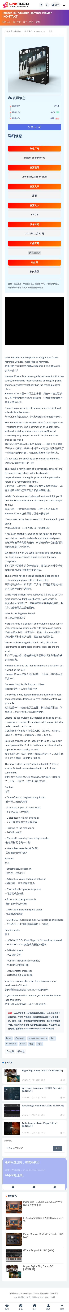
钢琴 (40, 1044)
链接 (22, 1051)
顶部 (62, 1309)
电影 (31, 1044)
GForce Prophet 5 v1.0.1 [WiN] (38, 1250)
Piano (22, 1044)
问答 (34, 1309)
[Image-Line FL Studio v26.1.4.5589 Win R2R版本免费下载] (14, 1207)
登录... (9, 1148)
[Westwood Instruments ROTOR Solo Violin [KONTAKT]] (12, 1093)
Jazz (53, 1038)
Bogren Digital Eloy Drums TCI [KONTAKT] (42, 1071)
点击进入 (35, 253)
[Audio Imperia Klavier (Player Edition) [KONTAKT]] (12, 1128)
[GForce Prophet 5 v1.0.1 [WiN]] (14, 1255)
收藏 (11, 1051)
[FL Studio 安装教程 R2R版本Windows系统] (14, 1223)
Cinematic (20, 1038)
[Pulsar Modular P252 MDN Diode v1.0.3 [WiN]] (14, 1239)
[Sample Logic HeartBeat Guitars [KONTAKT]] (12, 1110)
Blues (8, 1038)
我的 (48, 1309)
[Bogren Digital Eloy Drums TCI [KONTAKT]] (12, 1075)
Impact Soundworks (38, 1038)
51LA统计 (54, 1293)
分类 (21, 1309)
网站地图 (44, 1293)
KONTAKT (6, 22)
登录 (57, 5)
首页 (19, 31)
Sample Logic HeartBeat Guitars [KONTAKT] (43, 1106)
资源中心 (28, 31)
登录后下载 (34, 127)
